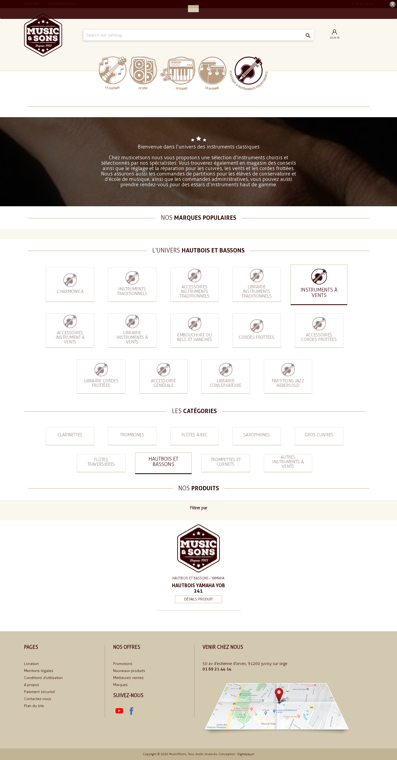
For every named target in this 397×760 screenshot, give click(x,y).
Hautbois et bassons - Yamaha (199, 578)
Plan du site (34, 706)
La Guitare (113, 73)
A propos (31, 685)
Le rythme (212, 73)
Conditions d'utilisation (43, 677)
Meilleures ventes (128, 677)
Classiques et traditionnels (249, 73)
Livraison (31, 663)
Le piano (177, 73)
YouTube (119, 711)
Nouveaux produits (129, 670)
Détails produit (198, 599)
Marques (120, 685)
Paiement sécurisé (39, 692)
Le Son (143, 73)
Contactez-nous (37, 699)
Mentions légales (38, 670)
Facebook (131, 711)
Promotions (122, 663)
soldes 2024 (284, 73)
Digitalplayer (245, 754)
